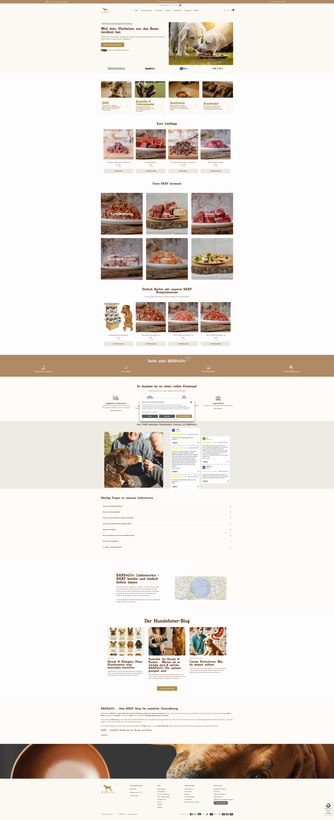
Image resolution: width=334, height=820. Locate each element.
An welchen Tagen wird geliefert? (112, 547)
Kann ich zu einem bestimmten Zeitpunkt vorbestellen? (118, 518)
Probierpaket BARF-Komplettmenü (118, 335)
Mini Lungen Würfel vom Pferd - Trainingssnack (183, 162)
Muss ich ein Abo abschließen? (111, 512)
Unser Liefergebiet (116, 410)
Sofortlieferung (188, 789)
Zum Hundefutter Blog (167, 688)
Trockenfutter (158, 10)
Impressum (217, 791)
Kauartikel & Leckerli (146, 10)
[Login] (228, 10)
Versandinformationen (220, 789)
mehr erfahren (218, 408)
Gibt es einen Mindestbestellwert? (113, 506)
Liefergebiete (161, 791)
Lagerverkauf (188, 791)
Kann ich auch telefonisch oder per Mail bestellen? (117, 524)
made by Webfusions (133, 814)
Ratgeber (196, 10)
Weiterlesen (104, 735)
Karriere (159, 804)
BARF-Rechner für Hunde (191, 802)
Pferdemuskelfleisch (150, 162)
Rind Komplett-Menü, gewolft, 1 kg (151, 335)
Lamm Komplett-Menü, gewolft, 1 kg (215, 335)
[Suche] (225, 10)
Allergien (111, 658)
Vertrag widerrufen (220, 803)
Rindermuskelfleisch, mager (215, 162)
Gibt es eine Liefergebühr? (110, 541)
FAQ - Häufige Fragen (163, 797)
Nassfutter (168, 10)
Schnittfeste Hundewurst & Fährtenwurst (118, 162)
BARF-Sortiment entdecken (112, 45)
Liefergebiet (124, 599)
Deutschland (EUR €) (107, 814)
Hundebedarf (187, 10)
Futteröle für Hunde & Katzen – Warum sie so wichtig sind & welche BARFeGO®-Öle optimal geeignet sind (165, 664)
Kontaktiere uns (161, 799)
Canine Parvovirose (196, 658)
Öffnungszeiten (161, 789)
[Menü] (331, 803)
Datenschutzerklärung (220, 794)
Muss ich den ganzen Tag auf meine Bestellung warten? (119, 535)
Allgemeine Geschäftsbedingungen (223, 799)
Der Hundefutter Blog (163, 794)
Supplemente (177, 10)
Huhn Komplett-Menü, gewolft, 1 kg (183, 335)
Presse (159, 802)
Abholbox (187, 794)
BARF (136, 10)
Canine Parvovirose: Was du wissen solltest (206, 663)
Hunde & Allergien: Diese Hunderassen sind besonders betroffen (125, 664)
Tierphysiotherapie (189, 797)
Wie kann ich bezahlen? (109, 529)
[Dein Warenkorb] (232, 10)
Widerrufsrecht (218, 797)
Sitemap (159, 807)
